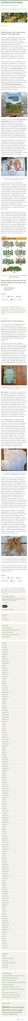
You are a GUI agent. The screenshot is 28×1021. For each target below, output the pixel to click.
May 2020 (4, 752)
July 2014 (4, 907)
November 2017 (5, 817)
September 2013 (5, 929)
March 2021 (4, 732)
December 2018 (5, 788)
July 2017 (4, 826)
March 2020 (4, 757)
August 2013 (4, 932)
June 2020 (4, 750)
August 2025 (4, 654)
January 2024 (4, 672)
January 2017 (4, 840)
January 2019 (4, 786)
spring (20, 311)
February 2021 (5, 734)
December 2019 (5, 764)
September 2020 (5, 743)
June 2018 (4, 802)
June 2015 (4, 882)
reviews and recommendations (12, 311)
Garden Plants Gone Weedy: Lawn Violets (10, 634)
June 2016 (4, 855)
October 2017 (5, 820)
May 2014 (4, 911)
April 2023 (4, 683)
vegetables (22, 312)
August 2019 (4, 770)
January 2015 (4, 893)
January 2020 (4, 761)
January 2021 (4, 737)
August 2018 (4, 797)
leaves (21, 591)
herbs (10, 310)
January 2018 (4, 813)
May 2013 (4, 938)
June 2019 (4, 775)
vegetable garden (16, 312)
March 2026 (4, 647)
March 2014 (4, 916)
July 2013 (4, 934)
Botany (6, 588)
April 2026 (4, 645)
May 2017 (4, 831)
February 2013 (5, 945)
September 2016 (5, 849)
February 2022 (5, 710)
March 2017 (4, 835)
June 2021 (4, 726)
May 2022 (4, 705)
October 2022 (5, 694)
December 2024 (5, 661)
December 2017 (5, 815)
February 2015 (5, 891)
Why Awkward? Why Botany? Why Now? (10, 978)
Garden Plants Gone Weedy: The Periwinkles (11, 995)
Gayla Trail (6, 591)
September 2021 (5, 719)
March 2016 (4, 862)
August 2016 (4, 851)
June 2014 (4, 909)
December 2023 (5, 674)
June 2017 (4, 829)
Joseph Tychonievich (19, 310)
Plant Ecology (5, 960)
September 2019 (5, 768)
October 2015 (5, 873)
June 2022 (4, 703)
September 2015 (5, 876)
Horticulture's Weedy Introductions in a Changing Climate (13, 982)
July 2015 (4, 880)
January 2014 (4, 920)
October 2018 (5, 793)
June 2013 (4, 936)
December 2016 (5, 842)
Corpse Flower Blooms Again (8, 984)
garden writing (21, 309)
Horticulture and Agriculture (10, 306)
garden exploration (11, 590)
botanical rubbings (21, 589)
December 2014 (5, 896)
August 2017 (4, 824)
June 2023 (4, 678)
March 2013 (4, 943)
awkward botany (12, 2)
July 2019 (4, 773)
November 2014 (5, 898)
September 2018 (5, 795)
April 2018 (4, 806)
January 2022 (4, 712)
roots (20, 592)
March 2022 (4, 708)
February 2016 (5, 864)
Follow (5, 606)
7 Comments (5, 593)
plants (4, 311)
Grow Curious (5, 387)
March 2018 (4, 808)
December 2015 (5, 869)
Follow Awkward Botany (8, 596)
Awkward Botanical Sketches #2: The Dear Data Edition (13, 975)
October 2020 (5, 741)
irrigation (13, 310)
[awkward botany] (14, 22)
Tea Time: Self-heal (6, 636)
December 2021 (5, 714)
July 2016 (4, 853)
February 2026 (5, 649)
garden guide (15, 309)
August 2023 (4, 676)
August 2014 (4, 905)
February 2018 (5, 811)
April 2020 (4, 755)
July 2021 (4, 723)
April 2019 (4, 779)
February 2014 (5, 918)
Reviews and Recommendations (8, 962)
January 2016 (4, 867)
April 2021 (4, 730)
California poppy (4, 590)
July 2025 (4, 656)
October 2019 (5, 766)
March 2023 (4, 685)
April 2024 (4, 667)
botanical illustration (21, 307)
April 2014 (4, 914)
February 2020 (5, 759)
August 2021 (4, 721)
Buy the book (5, 280)
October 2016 (5, 846)
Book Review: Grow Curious (12, 321)
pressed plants (4, 592)
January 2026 (4, 652)
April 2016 (4, 860)
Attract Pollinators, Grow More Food (9, 992)
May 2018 (4, 804)
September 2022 (5, 696)
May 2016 (4, 858)
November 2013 (5, 925)
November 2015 (5, 871)
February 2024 (5, 670)
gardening (3, 310)
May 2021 (4, 728)
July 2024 (4, 665)
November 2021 (5, 717)
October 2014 (5, 900)
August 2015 (4, 878)
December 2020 (5, 739)
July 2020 (4, 748)
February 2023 (5, 687)
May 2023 (4, 681)
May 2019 (4, 777)
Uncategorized (5, 965)
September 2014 (5, 902)
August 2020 (4, 746)
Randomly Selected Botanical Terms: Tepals (11, 630)
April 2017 (4, 833)
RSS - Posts (4, 617)
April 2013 (4, 940)
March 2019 (4, 781)
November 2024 (5, 663)
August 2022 (4, 699)
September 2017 (5, 822)
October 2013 (5, 927)
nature (24, 591)
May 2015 (4, 884)
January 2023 (4, 690)
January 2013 (4, 947)
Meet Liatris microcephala (7, 632)
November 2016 (5, 844)
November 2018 (5, 790)
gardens (6, 310)
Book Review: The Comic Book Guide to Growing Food (13, 33)
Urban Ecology (5, 967)
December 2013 (5, 923)
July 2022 (4, 701)
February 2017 (5, 837)
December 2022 (5, 692)
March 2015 (4, 889)
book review (14, 307)
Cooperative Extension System (7, 309)
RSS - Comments (5, 619)
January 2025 (4, 658)
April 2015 (4, 887)
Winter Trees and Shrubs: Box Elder (9, 980)
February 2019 (5, 784)
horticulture (17, 591)
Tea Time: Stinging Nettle (7, 627)
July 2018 (4, 799)
